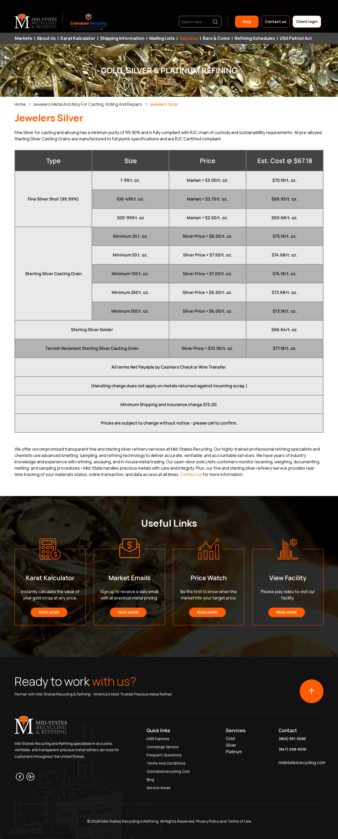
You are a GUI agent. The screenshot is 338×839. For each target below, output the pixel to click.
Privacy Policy (207, 821)
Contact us (275, 21)
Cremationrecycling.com (168, 771)
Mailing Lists (162, 38)
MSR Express (158, 738)
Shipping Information (122, 38)
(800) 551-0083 (292, 738)
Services (189, 38)
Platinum (234, 752)
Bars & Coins (216, 38)
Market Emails (130, 577)
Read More (49, 612)
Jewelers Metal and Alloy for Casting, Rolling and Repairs (87, 104)
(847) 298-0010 (292, 749)
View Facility (287, 577)
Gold (230, 738)
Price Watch (209, 577)
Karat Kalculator (77, 38)
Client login (307, 21)
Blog (247, 21)
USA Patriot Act (296, 38)
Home (20, 104)
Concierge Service (163, 746)
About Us (46, 38)
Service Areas (159, 787)
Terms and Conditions (166, 763)
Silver (231, 745)
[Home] (36, 22)
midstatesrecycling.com (302, 762)
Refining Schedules (254, 38)
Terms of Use (239, 821)
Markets (23, 38)
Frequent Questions (164, 754)
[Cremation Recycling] (88, 21)
